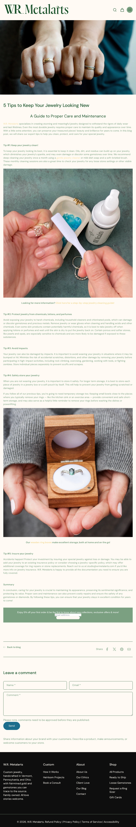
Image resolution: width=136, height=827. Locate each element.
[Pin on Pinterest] (121, 649)
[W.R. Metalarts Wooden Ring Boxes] (68, 472)
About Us (81, 772)
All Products (116, 772)
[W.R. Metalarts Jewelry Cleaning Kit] (68, 233)
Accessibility (111, 822)
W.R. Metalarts (11, 123)
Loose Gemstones (120, 783)
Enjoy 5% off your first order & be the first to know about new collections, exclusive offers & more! (68, 612)
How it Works (51, 772)
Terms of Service (92, 822)
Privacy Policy (71, 822)
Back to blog (14, 647)
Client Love (83, 783)
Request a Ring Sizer (118, 790)
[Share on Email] (129, 649)
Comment (13, 695)
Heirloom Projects (53, 777)
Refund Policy (53, 822)
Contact (81, 794)
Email (76, 685)
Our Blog (81, 788)
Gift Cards (115, 797)
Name (11, 685)
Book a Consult (52, 783)
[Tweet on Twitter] (114, 649)
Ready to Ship (117, 777)
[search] (114, 9)
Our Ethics (82, 777)
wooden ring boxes (41, 542)
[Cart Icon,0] (122, 9)
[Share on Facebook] (107, 649)
